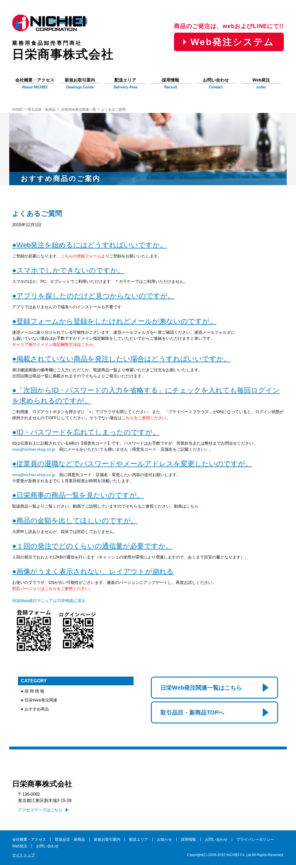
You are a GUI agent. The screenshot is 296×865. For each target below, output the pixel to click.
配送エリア (125, 83)
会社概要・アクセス (34, 83)
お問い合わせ (216, 83)
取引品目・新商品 (42, 109)
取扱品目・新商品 (70, 839)
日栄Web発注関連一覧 (78, 109)
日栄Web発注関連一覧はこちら (201, 687)
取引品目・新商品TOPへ (192, 712)
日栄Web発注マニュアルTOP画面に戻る (49, 600)
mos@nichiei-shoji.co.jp (33, 449)
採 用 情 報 (34, 691)
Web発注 (261, 83)
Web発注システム (232, 42)
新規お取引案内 (80, 83)
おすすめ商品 (37, 709)
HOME (17, 109)
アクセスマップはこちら (40, 810)
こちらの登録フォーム (81, 256)
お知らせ (164, 839)
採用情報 (170, 83)
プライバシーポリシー (255, 839)
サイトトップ (23, 855)
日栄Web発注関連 (41, 700)
